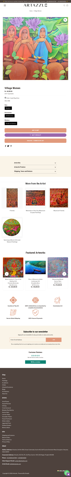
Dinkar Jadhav (6, 421)
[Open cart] (67, 5)
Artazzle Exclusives (7, 387)
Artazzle (15, 473)
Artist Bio (17, 163)
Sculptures (5, 382)
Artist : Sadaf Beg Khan (12, 98)
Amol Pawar (5, 401)
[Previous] (7, 274)
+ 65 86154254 (61, 1)
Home (31, 11)
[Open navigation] (10, 5)
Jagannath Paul (6, 423)
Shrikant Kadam (6, 425)
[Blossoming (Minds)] (58, 267)
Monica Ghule (6, 427)
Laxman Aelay (6, 414)
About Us (4, 393)
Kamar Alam (5, 412)
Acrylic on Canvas (11, 123)
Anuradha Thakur (7, 416)
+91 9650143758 (51, 1)
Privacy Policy (6, 442)
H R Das (4, 405)
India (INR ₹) (62, 471)
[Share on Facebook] (5, 146)
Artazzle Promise (19, 167)
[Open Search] (64, 5)
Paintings (4, 380)
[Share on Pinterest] (11, 146)
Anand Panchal (6, 403)
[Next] (64, 274)
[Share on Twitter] (8, 146)
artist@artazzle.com (15, 464)
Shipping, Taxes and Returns (23, 171)
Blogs (3, 389)
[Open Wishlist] (68, 474)
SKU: (6, 101)
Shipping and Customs (8, 435)
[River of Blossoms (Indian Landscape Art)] (35, 267)
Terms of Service (7, 439)
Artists (4, 385)
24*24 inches (9, 115)
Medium (8, 108)
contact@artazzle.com (21, 461)
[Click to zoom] (65, 20)
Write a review (35, 362)
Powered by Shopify (23, 473)
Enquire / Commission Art (35, 140)
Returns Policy (6, 437)
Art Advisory (5, 391)
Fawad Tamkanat (7, 419)
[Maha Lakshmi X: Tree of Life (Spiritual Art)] (13, 267)
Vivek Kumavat (6, 408)
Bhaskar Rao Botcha (8, 410)
